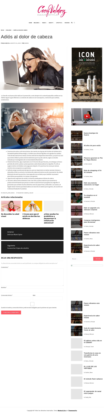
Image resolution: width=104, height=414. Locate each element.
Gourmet (87, 201)
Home (30, 22)
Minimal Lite (62, 410)
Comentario (5, 267)
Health (5, 193)
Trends (91, 149)
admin (27, 43)
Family (44, 22)
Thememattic (72, 410)
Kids (90, 397)
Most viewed (88, 164)
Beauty (51, 22)
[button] (72, 22)
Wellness (36, 22)
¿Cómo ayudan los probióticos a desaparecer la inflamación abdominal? (51, 218)
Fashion (67, 22)
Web (34, 295)
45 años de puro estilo (92, 145)
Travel (91, 346)
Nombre (4, 287)
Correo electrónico (7, 295)
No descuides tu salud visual (10, 215)
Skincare (92, 214)
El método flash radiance (93, 379)
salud (31, 193)
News (91, 176)
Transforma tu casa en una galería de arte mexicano (92, 355)
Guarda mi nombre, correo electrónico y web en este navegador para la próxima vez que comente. (29, 307)
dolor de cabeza (23, 193)
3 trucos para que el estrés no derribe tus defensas (31, 216)
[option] (32, 126)
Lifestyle (59, 22)
